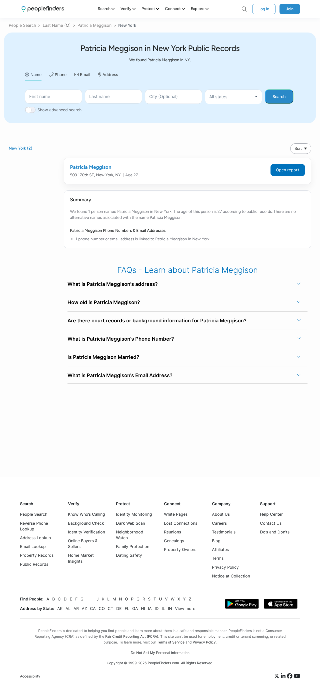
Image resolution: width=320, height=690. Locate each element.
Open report (287, 169)
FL (127, 608)
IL (163, 608)
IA (150, 608)
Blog (216, 540)
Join (290, 9)
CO (102, 608)
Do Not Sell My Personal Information (160, 652)
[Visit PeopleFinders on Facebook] (290, 676)
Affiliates (220, 549)
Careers (219, 522)
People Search (22, 25)
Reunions (172, 531)
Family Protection (132, 546)
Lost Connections (180, 522)
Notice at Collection (231, 575)
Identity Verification (86, 531)
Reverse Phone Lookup (34, 525)
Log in (263, 9)
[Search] (244, 9)
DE (119, 608)
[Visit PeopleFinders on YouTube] (297, 676)
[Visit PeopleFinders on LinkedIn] (284, 676)
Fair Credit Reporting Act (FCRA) (131, 636)
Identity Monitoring (134, 514)
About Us (221, 514)
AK (59, 608)
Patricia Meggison (95, 25)
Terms (218, 558)
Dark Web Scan (130, 522)
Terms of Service (170, 642)
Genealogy (174, 540)
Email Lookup (33, 546)
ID (157, 608)
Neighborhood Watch (129, 534)
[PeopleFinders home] (43, 9)
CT (110, 608)
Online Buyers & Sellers (83, 543)
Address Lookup (35, 537)
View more (185, 608)
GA (135, 608)
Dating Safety (129, 555)
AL (68, 608)
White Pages (176, 514)
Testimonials (224, 531)
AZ (84, 608)
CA (93, 608)
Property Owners (180, 549)
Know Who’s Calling (86, 514)
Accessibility (30, 676)
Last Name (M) (57, 25)
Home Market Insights (81, 558)
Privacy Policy (225, 566)
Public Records (34, 563)
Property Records (37, 555)
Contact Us (271, 522)
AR (76, 608)
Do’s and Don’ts (275, 531)
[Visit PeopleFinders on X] (277, 676)
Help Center (271, 514)
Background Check (86, 522)
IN (170, 608)
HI (143, 608)
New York (20, 148)
